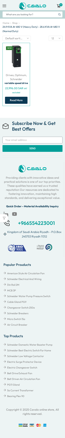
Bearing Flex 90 (15, 396)
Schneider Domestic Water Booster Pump (29, 344)
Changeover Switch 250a (21, 307)
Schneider (16, 79)
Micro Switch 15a (16, 319)
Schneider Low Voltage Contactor (25, 356)
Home (6, 23)
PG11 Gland (13, 384)
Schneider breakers (17, 313)
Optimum (20, 75)
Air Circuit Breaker (17, 324)
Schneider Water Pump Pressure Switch (28, 296)
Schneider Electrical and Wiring (24, 279)
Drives (10, 75)
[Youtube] (14, 214)
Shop (15, 23)
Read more (16, 100)
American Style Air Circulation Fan (25, 273)
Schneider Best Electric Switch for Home (29, 350)
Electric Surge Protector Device (24, 361)
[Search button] (59, 14)
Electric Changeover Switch (22, 367)
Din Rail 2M (13, 284)
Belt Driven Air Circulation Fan (23, 379)
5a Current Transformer (20, 390)
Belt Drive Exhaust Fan (19, 373)
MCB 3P (11, 290)
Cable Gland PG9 (16, 301)
